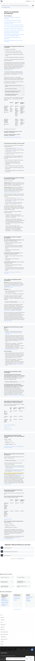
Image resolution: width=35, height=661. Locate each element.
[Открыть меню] (33, 1)
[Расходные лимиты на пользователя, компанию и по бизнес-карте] (23, 582)
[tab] (13, 558)
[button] (14, 85)
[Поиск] (32, 1)
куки (12, 658)
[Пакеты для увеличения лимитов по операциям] (7, 586)
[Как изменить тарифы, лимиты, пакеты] (23, 586)
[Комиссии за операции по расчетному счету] (7, 582)
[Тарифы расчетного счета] (7, 577)
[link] (12, 137)
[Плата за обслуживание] (23, 577)
